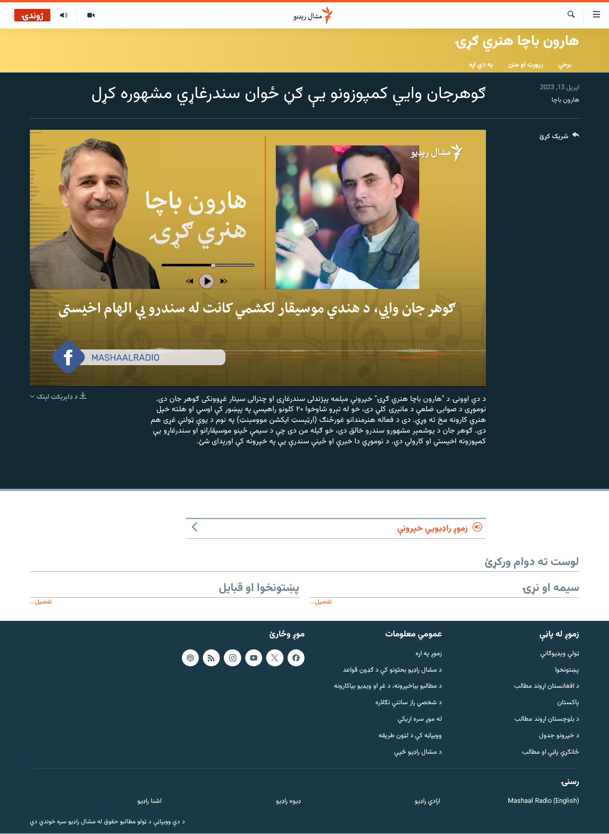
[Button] (559, 138)
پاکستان (568, 703)
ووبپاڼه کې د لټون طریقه (410, 736)
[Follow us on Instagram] (232, 657)
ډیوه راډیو (288, 802)
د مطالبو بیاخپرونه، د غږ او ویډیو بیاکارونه (388, 687)
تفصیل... (321, 602)
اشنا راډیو (149, 802)
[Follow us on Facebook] (296, 657)
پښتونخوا (567, 670)
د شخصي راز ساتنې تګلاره (408, 703)
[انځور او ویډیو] (90, 15)
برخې (565, 65)
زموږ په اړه (429, 654)
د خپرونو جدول (559, 736)
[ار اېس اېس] (211, 657)
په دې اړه (481, 65)
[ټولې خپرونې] (63, 15)
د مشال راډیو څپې (418, 752)
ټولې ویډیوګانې (559, 654)
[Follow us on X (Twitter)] (274, 657)
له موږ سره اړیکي (420, 719)
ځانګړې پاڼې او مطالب (550, 752)
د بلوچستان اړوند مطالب (546, 719)
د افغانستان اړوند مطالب (546, 687)
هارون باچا (565, 100)
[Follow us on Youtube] (253, 657)
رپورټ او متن (525, 65)
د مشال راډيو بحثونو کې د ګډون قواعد (392, 670)
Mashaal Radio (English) (543, 802)
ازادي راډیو (427, 802)
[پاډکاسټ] (190, 657)
